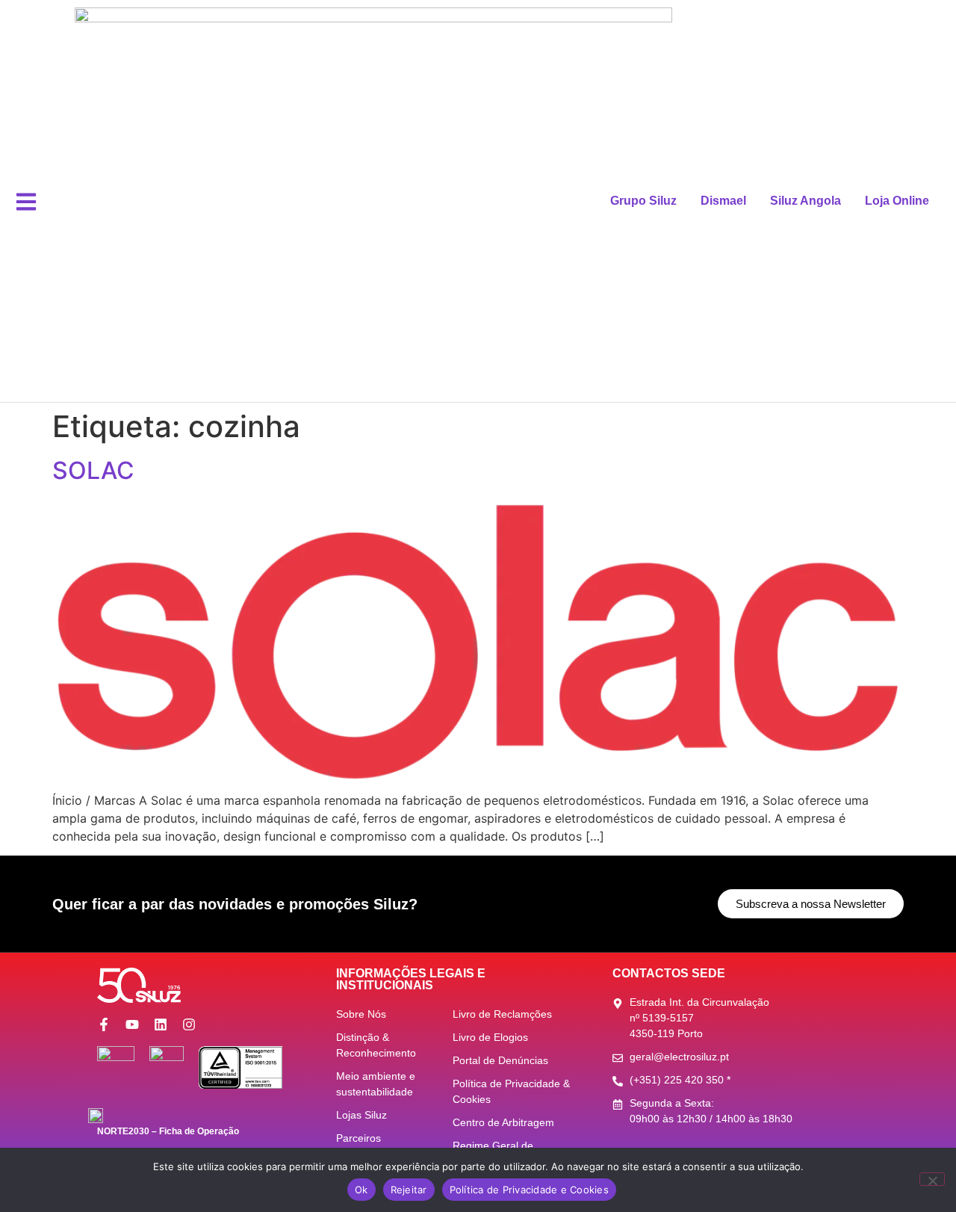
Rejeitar (409, 1190)
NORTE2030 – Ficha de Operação (168, 1131)
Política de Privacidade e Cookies (529, 1190)
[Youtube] (132, 1024)
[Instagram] (189, 1024)
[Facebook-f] (104, 1024)
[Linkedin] (160, 1024)
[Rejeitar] (932, 1179)
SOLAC (93, 470)
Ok (361, 1190)
